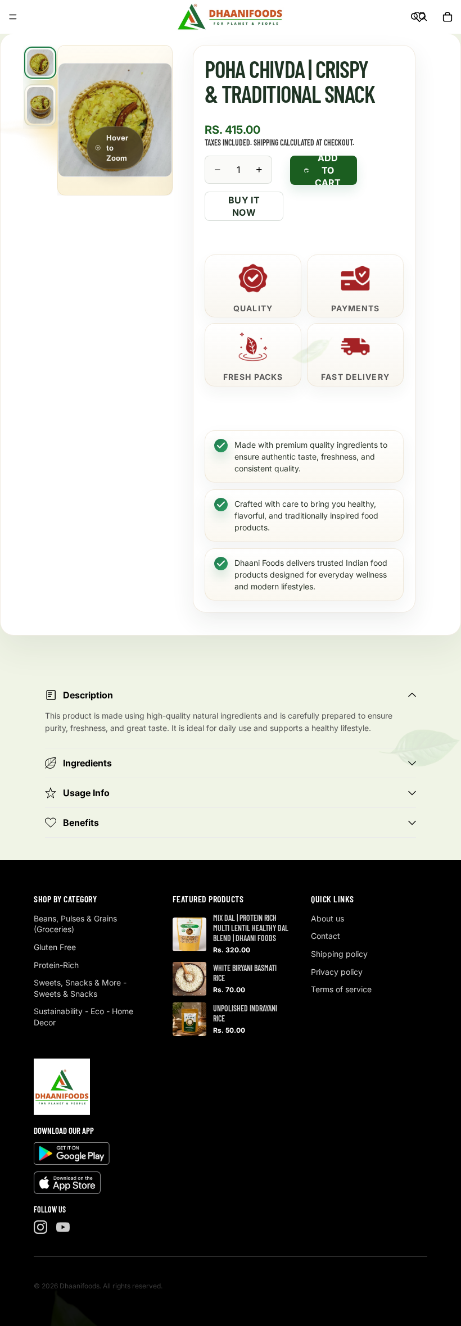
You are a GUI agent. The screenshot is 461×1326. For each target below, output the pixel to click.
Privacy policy (337, 972)
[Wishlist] (419, 16)
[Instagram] (40, 1227)
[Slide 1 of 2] (40, 63)
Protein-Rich (56, 965)
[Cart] (447, 16)
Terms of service (341, 989)
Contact (325, 936)
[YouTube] (63, 1227)
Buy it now (244, 206)
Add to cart (328, 170)
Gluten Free (55, 947)
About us (327, 918)
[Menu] (13, 17)
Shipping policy (339, 954)
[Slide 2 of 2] (40, 105)
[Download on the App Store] (67, 1182)
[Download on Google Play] (72, 1153)
